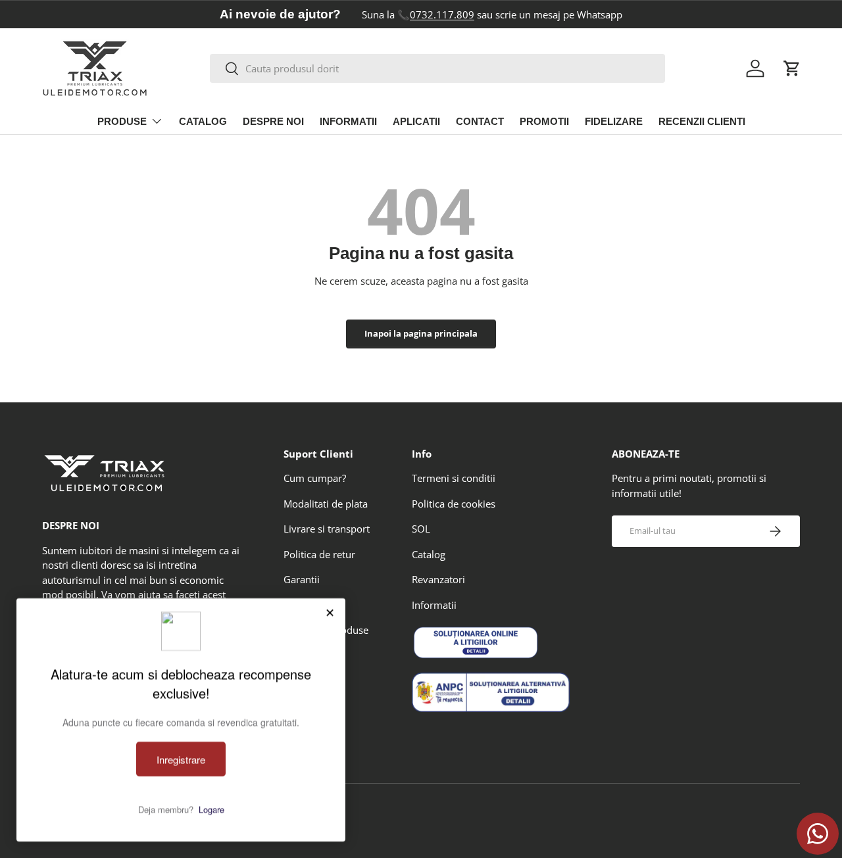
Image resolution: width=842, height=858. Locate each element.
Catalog (428, 554)
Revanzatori (438, 579)
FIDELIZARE (614, 121)
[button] (792, 68)
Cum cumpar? (315, 478)
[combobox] (437, 68)
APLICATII (416, 121)
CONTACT (480, 121)
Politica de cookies (453, 503)
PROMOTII (544, 121)
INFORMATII (348, 121)
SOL (421, 528)
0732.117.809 (442, 14)
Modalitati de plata (326, 503)
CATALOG (203, 121)
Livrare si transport (327, 528)
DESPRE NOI (273, 121)
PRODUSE (122, 121)
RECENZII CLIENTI (701, 121)
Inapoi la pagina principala (421, 333)
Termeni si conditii (453, 478)
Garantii (302, 579)
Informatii (434, 604)
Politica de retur (319, 554)
